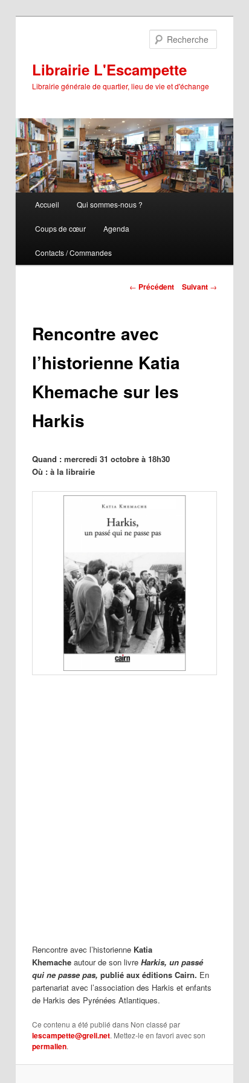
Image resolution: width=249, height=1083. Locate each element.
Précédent (151, 286)
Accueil (47, 204)
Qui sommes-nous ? (110, 204)
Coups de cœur (60, 228)
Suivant (199, 286)
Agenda (116, 228)
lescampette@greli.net (71, 1035)
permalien (49, 1046)
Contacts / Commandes (73, 252)
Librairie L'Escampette (109, 69)
